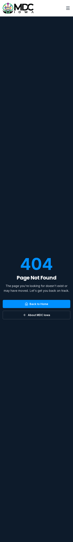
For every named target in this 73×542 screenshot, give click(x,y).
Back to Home (39, 304)
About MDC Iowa (39, 315)
